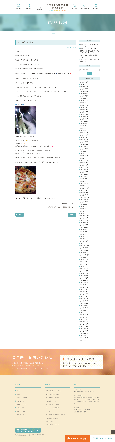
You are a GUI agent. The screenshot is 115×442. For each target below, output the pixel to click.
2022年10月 (84, 188)
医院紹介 (19, 394)
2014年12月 (84, 255)
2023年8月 (84, 165)
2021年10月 (84, 199)
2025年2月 (84, 123)
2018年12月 (84, 236)
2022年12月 (84, 183)
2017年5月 (84, 250)
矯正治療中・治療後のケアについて (55, 414)
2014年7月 (84, 266)
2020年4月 (84, 204)
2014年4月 (84, 273)
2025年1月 (84, 126)
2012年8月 (84, 319)
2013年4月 (84, 301)
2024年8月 (84, 137)
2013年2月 (84, 305)
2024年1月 (84, 153)
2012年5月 (84, 326)
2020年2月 (84, 206)
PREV (20, 215)
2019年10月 (84, 215)
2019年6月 (84, 222)
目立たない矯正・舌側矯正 (53, 404)
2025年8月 (84, 109)
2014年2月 (84, 278)
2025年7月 (84, 112)
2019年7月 (84, 220)
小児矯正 (48, 411)
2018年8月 (84, 241)
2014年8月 (84, 264)
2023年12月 (84, 156)
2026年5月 (84, 89)
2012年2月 (84, 333)
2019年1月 (84, 234)
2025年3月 (84, 121)
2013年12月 (84, 282)
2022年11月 (84, 186)
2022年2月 (84, 192)
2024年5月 (84, 144)
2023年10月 (84, 160)
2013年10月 (84, 287)
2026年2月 (84, 96)
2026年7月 (84, 84)
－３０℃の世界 (26, 42)
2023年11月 (84, 158)
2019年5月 (84, 225)
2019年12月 (84, 211)
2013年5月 (84, 298)
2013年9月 (84, 289)
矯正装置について (51, 401)
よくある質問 (20, 408)
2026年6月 (84, 86)
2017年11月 (84, 243)
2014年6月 (84, 268)
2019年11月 (84, 213)
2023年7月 (84, 167)
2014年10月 (84, 259)
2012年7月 (84, 321)
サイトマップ (20, 414)
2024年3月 (84, 149)
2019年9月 (84, 218)
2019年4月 (84, 227)
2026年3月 (84, 93)
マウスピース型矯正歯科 (52, 408)
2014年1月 (84, 280)
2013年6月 (84, 296)
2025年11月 (84, 103)
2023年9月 (84, 162)
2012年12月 (84, 310)
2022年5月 (84, 190)
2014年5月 (84, 271)
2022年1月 (84, 195)
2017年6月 (84, 248)
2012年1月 (84, 335)
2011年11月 (84, 340)
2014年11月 (84, 257)
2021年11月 (84, 197)
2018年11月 (84, 239)
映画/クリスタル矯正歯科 (88, 48)
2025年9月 (84, 107)
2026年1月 (84, 98)
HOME (18, 391)
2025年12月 (84, 100)
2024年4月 (84, 146)
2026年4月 (84, 91)
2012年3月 (84, 331)
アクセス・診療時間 (22, 397)
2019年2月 (84, 232)
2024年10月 (84, 133)
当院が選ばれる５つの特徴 (53, 391)
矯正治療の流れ (21, 401)
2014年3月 (84, 275)
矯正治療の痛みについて (52, 425)
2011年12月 (84, 338)
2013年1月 (84, 308)
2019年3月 (84, 229)
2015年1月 (84, 252)
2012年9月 (84, 317)
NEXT (71, 215)
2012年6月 (84, 324)
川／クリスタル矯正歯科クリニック (89, 56)
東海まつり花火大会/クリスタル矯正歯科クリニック (90, 52)
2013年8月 (84, 292)
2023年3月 (84, 176)
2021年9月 (84, 202)
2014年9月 (84, 262)
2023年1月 (84, 181)
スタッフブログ (21, 411)
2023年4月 (84, 174)
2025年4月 (84, 119)
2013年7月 (84, 294)
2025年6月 (84, 114)
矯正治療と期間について (52, 418)
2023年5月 (84, 172)
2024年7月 (84, 139)
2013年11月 (84, 285)
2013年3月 (84, 303)
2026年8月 (84, 82)
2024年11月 (84, 130)
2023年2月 (84, 179)
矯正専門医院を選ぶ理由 (52, 397)
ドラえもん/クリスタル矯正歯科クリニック (89, 60)
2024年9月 (84, 135)
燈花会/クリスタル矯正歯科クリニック (89, 45)
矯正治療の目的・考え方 (52, 394)
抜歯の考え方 (49, 421)
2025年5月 (84, 116)
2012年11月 (84, 312)
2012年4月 (84, 328)
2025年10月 (84, 105)
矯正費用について (21, 404)
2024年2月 (84, 151)
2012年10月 (84, 315)
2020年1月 (84, 209)
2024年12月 (84, 128)
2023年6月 (84, 169)
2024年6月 (84, 142)
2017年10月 (84, 245)
